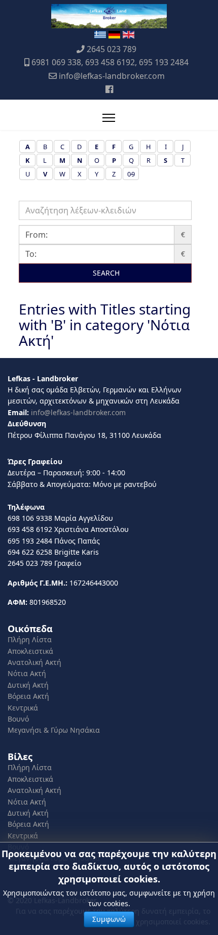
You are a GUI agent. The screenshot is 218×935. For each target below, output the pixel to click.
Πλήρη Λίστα (30, 639)
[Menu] (108, 118)
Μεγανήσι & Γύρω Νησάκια (54, 730)
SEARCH (105, 273)
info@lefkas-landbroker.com (112, 75)
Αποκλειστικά (30, 651)
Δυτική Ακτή (28, 685)
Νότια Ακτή (27, 673)
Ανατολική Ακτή (34, 662)
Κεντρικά (23, 708)
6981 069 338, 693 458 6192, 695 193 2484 (110, 62)
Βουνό (18, 719)
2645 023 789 (111, 49)
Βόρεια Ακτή (28, 696)
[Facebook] (109, 89)
